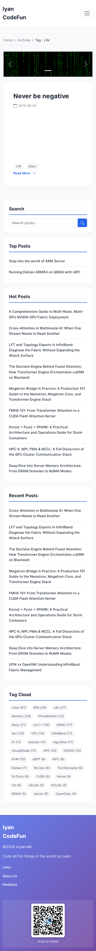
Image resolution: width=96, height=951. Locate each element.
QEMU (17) (64, 725)
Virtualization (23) (51, 716)
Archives (24, 40)
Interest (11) (37, 742)
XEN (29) (39, 707)
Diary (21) (19, 725)
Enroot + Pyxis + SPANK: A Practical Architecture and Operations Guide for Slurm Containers (45, 432)
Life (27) (60, 707)
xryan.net (24, 846)
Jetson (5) (40, 794)
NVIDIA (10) (72, 750)
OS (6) (16, 785)
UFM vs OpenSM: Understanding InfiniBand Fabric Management (44, 667)
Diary (32, 166)
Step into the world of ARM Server (37, 261)
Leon (66, 856)
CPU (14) (37, 733)
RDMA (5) (19, 794)
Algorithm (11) (63, 742)
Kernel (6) (64, 776)
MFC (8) (58, 759)
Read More (21, 173)
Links (7, 867)
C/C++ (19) (41, 725)
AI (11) (16, 742)
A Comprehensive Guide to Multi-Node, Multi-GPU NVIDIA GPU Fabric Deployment (46, 314)
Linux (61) (19, 707)
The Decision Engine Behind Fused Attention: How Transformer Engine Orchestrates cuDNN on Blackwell (46, 372)
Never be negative (41, 96)
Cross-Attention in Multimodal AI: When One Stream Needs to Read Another (45, 331)
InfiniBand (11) (62, 733)
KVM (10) (18, 759)
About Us (10, 876)
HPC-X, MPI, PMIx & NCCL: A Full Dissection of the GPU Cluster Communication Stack (46, 452)
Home (8, 40)
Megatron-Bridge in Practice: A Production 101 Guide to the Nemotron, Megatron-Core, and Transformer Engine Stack (47, 394)
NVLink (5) (59, 785)
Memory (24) (21, 716)
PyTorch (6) (20, 776)
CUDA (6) (43, 776)
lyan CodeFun (14, 13)
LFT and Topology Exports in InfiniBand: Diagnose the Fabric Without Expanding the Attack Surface (44, 350)
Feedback (10, 884)
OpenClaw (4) (66, 794)
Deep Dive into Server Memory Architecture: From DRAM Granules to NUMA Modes (45, 468)
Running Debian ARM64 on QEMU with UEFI (44, 272)
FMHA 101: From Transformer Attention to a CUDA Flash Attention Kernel (44, 413)
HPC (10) (49, 750)
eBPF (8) (39, 759)
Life (18, 166)
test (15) (18, 733)
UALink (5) (36, 785)
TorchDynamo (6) (70, 768)
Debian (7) (19, 768)
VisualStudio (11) (24, 750)
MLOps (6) (42, 768)
